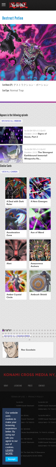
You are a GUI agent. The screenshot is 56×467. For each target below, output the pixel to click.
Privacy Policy (36, 397)
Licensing (18, 385)
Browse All (11, 121)
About (6, 385)
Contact (42, 385)
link (3, 5)
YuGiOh (18, 5)
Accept (11, 459)
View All (9, 172)
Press (30, 385)
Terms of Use (18, 397)
